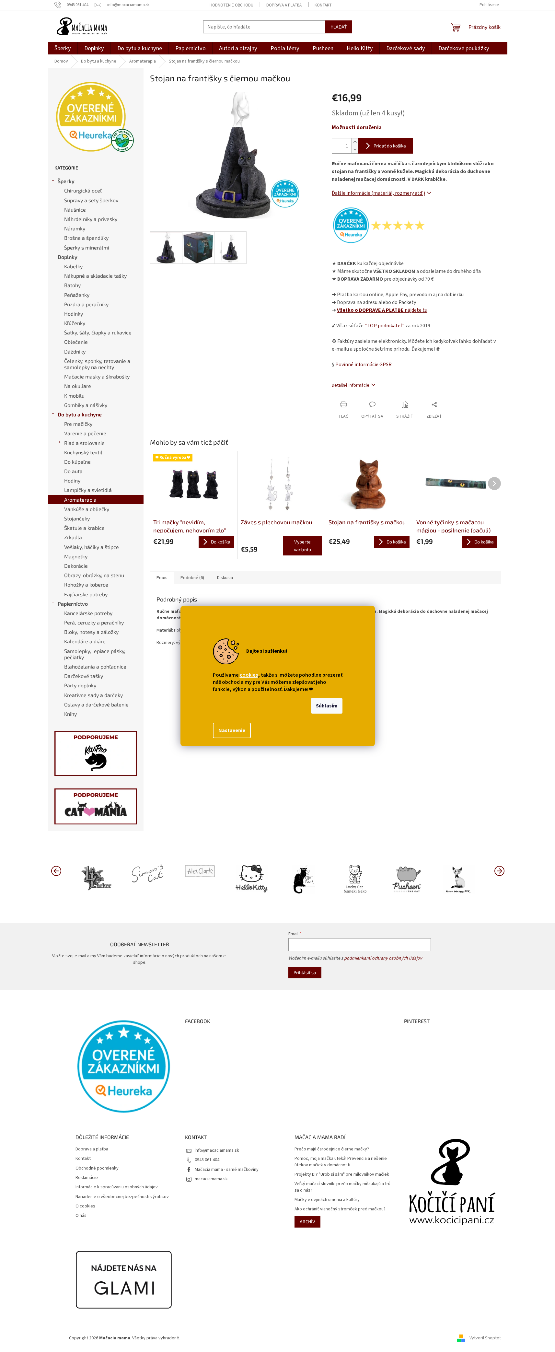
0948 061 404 (207, 1160)
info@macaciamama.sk (217, 1150)
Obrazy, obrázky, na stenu (94, 575)
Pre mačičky (78, 424)
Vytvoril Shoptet (485, 1338)
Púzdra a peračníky (86, 304)
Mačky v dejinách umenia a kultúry (327, 1200)
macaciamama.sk (211, 1179)
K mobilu (74, 395)
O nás (81, 1216)
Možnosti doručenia (357, 128)
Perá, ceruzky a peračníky (94, 622)
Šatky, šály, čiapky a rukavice (98, 332)
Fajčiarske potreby (86, 594)
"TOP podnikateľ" (384, 325)
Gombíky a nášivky (85, 405)
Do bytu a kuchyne (80, 414)
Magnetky (75, 556)
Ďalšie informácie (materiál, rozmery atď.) (378, 193)
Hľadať (338, 26)
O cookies (85, 1206)
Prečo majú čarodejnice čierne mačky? (332, 1149)
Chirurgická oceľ (83, 190)
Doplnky (67, 257)
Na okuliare (77, 386)
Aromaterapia (80, 499)
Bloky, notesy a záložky (91, 632)
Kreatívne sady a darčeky (93, 695)
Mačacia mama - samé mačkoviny (227, 1169)
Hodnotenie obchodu (231, 5)
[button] (499, 870)
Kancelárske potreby (88, 613)
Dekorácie (76, 566)
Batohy (72, 285)
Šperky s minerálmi (86, 247)
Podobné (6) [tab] (192, 578)
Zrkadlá (73, 537)
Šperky (66, 181)
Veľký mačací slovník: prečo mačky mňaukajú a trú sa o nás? (342, 1187)
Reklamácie (86, 1178)
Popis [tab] (162, 578)
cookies (249, 675)
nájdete (382, 310)
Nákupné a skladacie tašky (95, 276)
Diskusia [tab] (225, 578)
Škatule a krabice (84, 528)
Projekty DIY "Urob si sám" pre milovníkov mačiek (342, 1174)
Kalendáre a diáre (85, 641)
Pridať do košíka (390, 145)
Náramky (74, 228)
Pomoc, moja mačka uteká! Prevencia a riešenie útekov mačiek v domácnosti (341, 1162)
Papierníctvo (73, 603)
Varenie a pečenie (85, 433)
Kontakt (323, 5)
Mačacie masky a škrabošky (97, 376)
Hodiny (72, 480)
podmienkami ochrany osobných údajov (383, 958)
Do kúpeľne (77, 462)
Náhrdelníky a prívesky (90, 219)
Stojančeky (77, 518)
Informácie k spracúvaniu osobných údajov (116, 1187)
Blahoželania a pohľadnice (95, 666)
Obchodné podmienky (97, 1168)
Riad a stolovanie (84, 443)
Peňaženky (76, 295)
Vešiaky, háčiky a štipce (91, 547)
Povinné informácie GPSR (363, 364)
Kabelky (73, 266)
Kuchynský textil (83, 452)
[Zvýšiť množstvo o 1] (355, 142)
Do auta (73, 471)
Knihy (70, 714)
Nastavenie (231, 730)
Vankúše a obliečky (86, 509)
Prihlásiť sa (305, 972)
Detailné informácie (350, 385)
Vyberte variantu (302, 545)
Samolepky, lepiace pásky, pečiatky (94, 654)
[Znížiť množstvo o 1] (355, 149)
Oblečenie (76, 342)
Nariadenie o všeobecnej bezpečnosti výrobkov (122, 1197)
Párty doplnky (80, 685)
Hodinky (73, 313)
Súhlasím (327, 705)
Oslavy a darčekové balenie (96, 704)
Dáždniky (75, 351)
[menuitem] (62, 48)
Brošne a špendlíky (86, 238)
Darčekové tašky (83, 676)
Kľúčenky (74, 323)
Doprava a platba (284, 5)
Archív (307, 1221)
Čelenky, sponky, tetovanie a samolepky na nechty (97, 364)
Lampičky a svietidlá (88, 490)
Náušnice (75, 209)
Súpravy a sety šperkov (91, 200)
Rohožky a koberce (86, 584)
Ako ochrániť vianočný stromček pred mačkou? (340, 1209)
